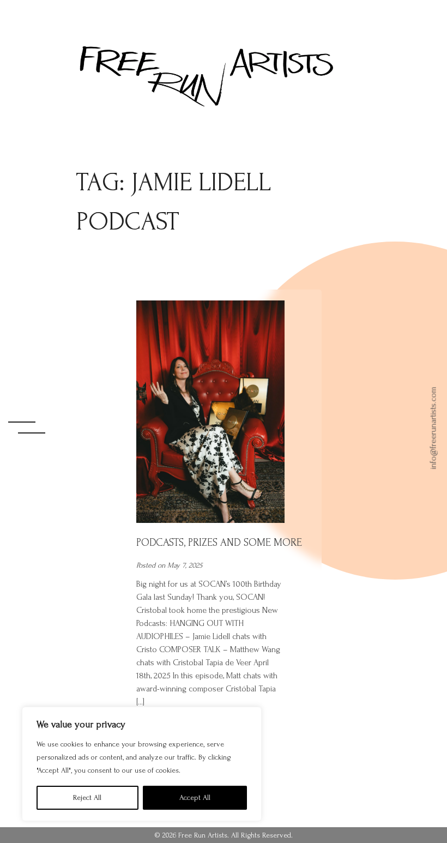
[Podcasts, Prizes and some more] (210, 521)
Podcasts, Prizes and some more (219, 543)
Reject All (87, 797)
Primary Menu (28, 422)
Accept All (194, 797)
